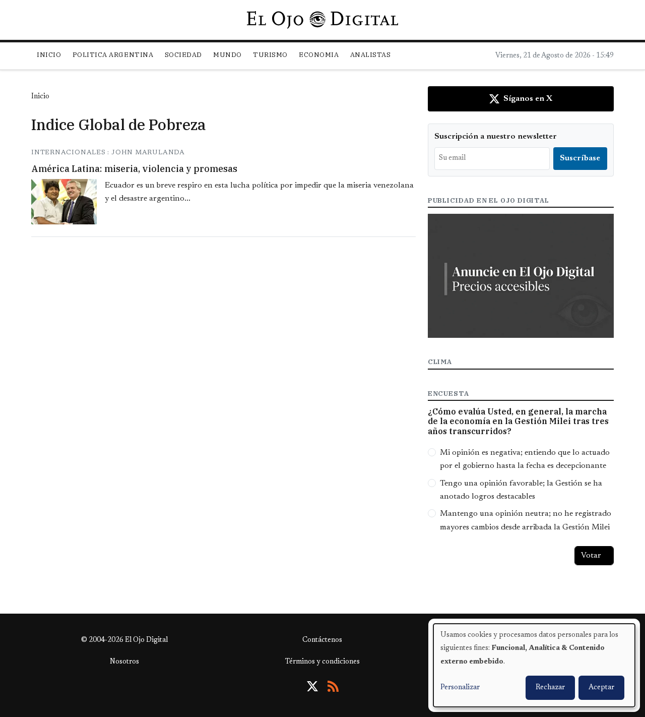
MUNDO (227, 54)
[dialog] (534, 665)
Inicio (49, 54)
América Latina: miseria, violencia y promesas (134, 168)
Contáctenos (322, 640)
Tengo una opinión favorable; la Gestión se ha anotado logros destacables (521, 490)
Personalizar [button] (460, 687)
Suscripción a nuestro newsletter (495, 137)
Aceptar (601, 687)
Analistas (370, 54)
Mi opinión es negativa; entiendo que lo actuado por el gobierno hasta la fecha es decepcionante (525, 459)
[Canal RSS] (333, 686)
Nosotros (124, 662)
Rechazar (550, 687)
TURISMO (270, 54)
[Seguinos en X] (312, 686)
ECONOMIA (319, 54)
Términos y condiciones (322, 662)
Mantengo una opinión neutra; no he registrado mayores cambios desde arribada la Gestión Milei (525, 520)
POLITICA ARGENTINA (113, 54)
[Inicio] (322, 19)
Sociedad (183, 54)
